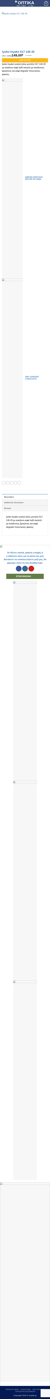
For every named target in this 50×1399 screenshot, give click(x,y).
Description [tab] (9, 497)
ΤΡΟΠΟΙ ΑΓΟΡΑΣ (12, 1389)
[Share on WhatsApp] (4, 483)
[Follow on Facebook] (19, 568)
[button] (3, 3)
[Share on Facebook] (7, 483)
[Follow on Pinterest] (31, 568)
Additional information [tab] (14, 503)
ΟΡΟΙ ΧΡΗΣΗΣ (38, 1389)
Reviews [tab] (7, 508)
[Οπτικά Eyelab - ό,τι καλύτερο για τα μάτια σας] (25, 3)
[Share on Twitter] (11, 483)
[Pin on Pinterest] (19, 483)
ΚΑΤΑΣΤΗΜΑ (26, 1389)
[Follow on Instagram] (25, 568)
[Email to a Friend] (15, 482)
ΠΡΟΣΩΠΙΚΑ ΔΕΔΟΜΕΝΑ (25, 1391)
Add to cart (25, 60)
